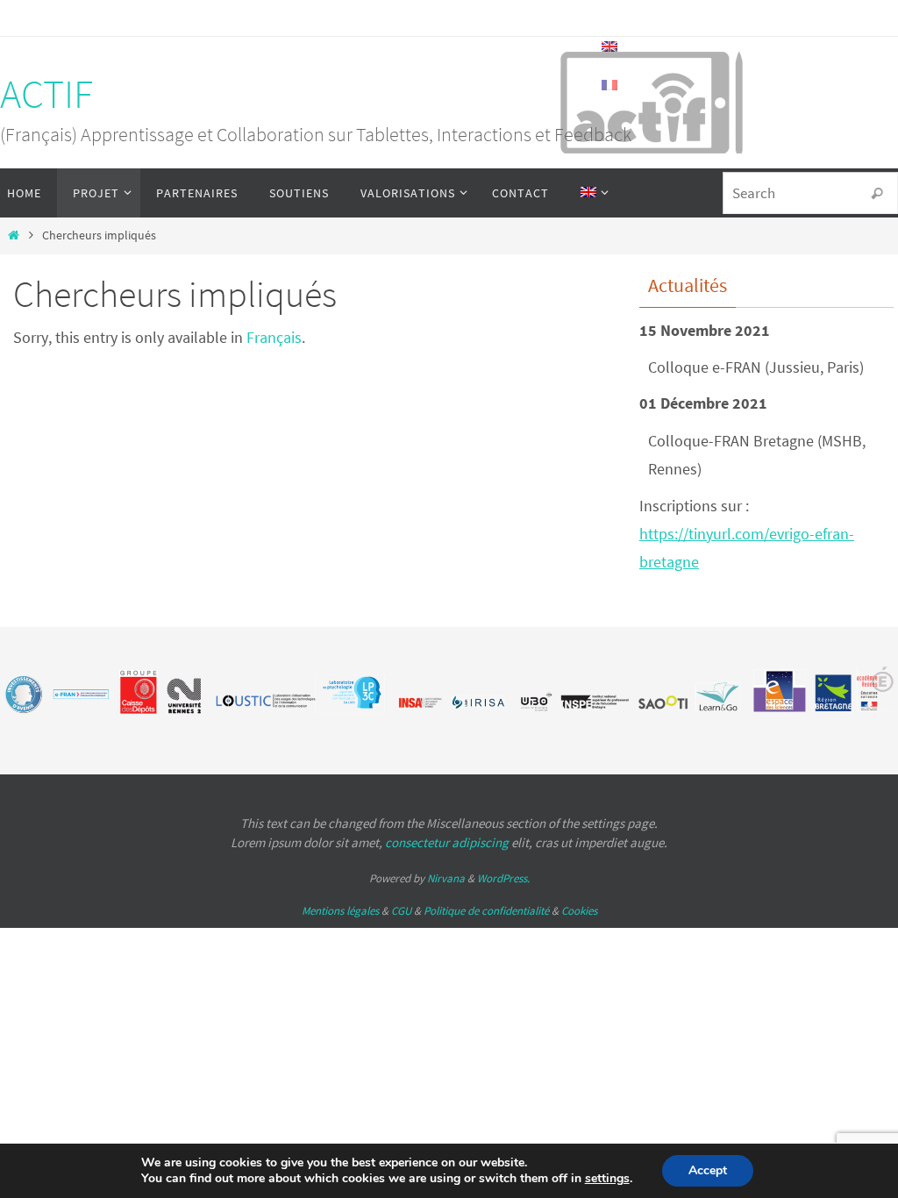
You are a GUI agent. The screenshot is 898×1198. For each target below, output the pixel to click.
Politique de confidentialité (486, 910)
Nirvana (446, 878)
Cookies (579, 910)
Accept (707, 1170)
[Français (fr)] (610, 85)
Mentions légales (340, 910)
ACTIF (46, 93)
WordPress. (503, 878)
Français (274, 337)
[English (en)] (610, 46)
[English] (591, 192)
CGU (401, 910)
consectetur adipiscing (447, 842)
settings (607, 1179)
